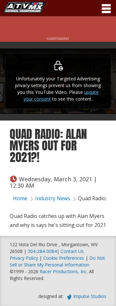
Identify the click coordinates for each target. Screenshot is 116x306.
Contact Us (72, 251)
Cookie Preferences (64, 258)
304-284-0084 (42, 251)
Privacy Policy (24, 258)
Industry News (52, 198)
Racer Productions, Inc (63, 271)
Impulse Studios (89, 296)
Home (20, 198)
